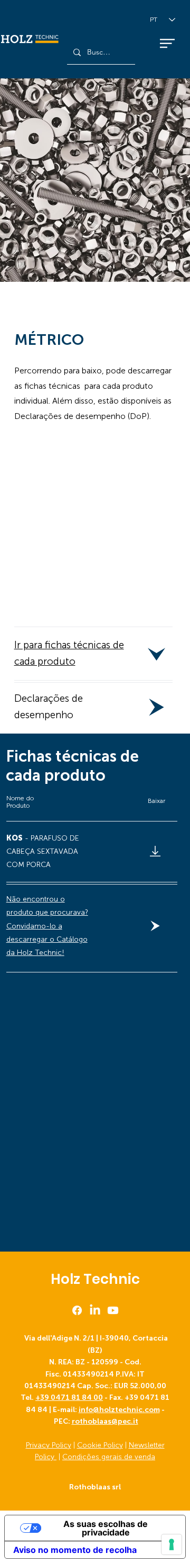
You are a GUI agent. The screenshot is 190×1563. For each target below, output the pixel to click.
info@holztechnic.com (119, 1409)
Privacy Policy (48, 1445)
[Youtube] (113, 1310)
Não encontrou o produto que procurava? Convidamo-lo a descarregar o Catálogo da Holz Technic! (47, 926)
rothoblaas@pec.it (105, 1421)
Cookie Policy (100, 1445)
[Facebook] (77, 1310)
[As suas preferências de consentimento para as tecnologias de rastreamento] (172, 1544)
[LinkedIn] (95, 1310)
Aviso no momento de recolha (75, 1549)
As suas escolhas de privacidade (105, 1528)
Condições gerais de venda (108, 1456)
